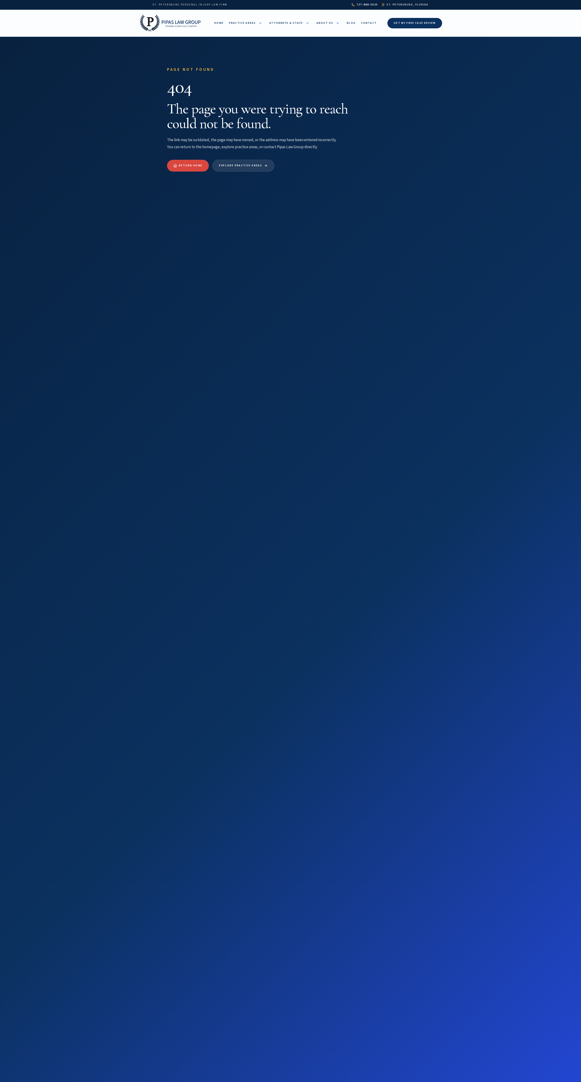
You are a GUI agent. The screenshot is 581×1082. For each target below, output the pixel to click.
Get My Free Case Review (415, 23)
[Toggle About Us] (337, 23)
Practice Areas (242, 23)
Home (219, 23)
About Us (325, 23)
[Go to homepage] (171, 23)
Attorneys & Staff (286, 23)
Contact (369, 23)
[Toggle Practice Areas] (260, 23)
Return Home (190, 165)
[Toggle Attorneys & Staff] (307, 23)
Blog (351, 23)
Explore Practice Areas (240, 165)
